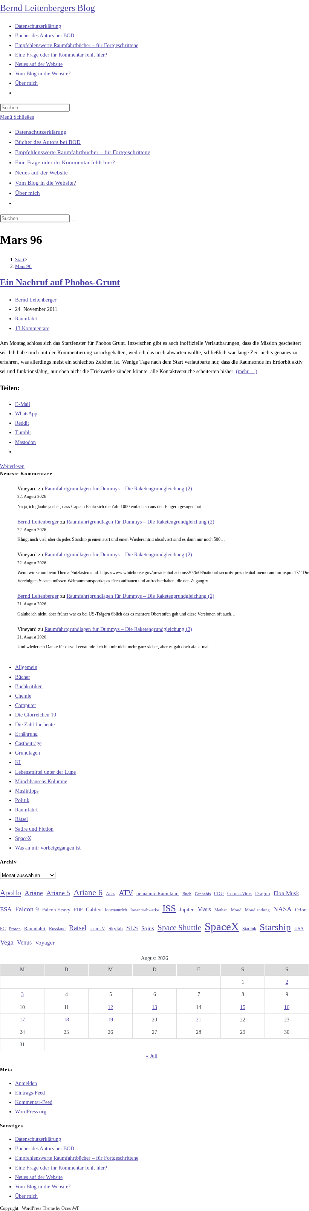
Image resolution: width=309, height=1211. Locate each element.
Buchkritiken (29, 686)
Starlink (249, 928)
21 (198, 1020)
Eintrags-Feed (30, 1093)
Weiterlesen (12, 466)
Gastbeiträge (28, 743)
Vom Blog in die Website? (45, 183)
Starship (275, 927)
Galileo (93, 909)
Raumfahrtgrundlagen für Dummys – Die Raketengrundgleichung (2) (118, 488)
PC (3, 928)
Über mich (27, 193)
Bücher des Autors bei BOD (48, 142)
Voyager (45, 943)
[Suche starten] (73, 220)
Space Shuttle (179, 927)
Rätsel (21, 819)
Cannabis (203, 893)
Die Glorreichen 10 (35, 715)
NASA (282, 909)
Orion (301, 909)
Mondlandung (257, 910)
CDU (219, 893)
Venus (24, 942)
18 (66, 1020)
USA (299, 928)
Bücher (22, 677)
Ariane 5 (58, 893)
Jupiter (186, 909)
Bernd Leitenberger (36, 300)
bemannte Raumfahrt (157, 893)
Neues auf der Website (41, 173)
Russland (57, 928)
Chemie (23, 696)
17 (22, 1020)
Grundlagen (27, 753)
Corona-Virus (239, 893)
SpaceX (23, 838)
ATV (126, 892)
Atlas (110, 893)
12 (110, 1007)
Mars (204, 909)
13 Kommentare (32, 328)
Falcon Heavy (56, 909)
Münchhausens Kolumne (41, 781)
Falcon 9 (27, 909)
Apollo (10, 892)
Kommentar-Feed (33, 1102)
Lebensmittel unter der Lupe (45, 772)
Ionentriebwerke (144, 910)
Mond (236, 910)
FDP (78, 909)
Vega (7, 942)
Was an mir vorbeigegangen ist (48, 848)
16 (286, 1007)
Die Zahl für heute (35, 724)
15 (242, 1007)
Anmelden (26, 1083)
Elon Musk (286, 893)
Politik (22, 800)
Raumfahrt (26, 319)
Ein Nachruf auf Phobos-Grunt (60, 282)
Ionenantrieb (116, 909)
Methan (221, 910)
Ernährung (26, 734)
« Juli (152, 1056)
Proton (15, 929)
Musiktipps (26, 791)
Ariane (33, 893)
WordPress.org (30, 1112)
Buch (186, 893)
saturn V (97, 928)
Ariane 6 (87, 892)
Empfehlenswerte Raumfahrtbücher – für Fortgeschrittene (82, 152)
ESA (6, 909)
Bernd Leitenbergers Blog (47, 8)
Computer (25, 705)
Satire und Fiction (34, 829)
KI (18, 762)
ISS (169, 908)
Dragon (262, 893)
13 (154, 1007)
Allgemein (26, 667)
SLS (132, 928)
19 (110, 1020)
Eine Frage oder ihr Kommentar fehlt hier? (65, 162)
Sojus (147, 928)
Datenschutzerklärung (41, 132)
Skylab (116, 928)
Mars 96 (23, 266)
